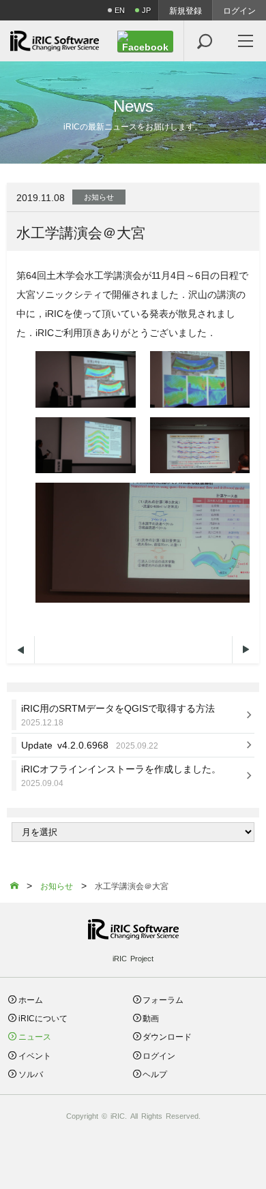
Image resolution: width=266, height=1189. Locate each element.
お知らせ (99, 196)
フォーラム (163, 999)
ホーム (30, 999)
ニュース (34, 1036)
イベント (34, 1055)
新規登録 (185, 10)
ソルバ (30, 1073)
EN (120, 10)
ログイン (239, 10)
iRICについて (43, 1017)
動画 (151, 1017)
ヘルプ (155, 1073)
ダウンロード (167, 1036)
